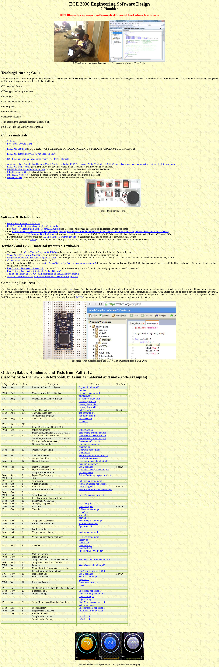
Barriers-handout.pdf (88, 523)
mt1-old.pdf (84, 616)
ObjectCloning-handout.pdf (92, 593)
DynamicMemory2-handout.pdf (94, 469)
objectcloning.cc (86, 596)
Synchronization (86, 526)
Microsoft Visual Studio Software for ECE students (36, 229)
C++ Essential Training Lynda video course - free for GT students (38, 159)
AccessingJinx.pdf (87, 401)
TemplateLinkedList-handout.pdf (94, 559)
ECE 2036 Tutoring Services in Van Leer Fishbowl (31, 154)
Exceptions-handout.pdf (90, 591)
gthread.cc (83, 518)
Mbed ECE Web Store (17, 174)
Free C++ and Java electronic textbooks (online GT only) (34, 271)
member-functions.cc (88, 458)
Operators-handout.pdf (89, 444)
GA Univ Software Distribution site (59, 237)
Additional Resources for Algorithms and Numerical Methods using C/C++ (42, 276)
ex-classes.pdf (85, 418)
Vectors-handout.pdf (88, 532)
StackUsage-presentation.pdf (92, 432)
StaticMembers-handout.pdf (92, 602)
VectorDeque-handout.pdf (91, 520)
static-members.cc (87, 605)
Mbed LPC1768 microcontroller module (26, 169)
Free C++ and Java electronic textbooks (25, 268)
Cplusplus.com (14, 260)
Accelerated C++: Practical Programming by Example (70, 263)
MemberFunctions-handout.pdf (93, 455)
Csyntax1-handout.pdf (89, 393)
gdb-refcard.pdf (86, 413)
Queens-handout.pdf (88, 582)
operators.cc (84, 447)
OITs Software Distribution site (40, 234)
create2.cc (83, 512)
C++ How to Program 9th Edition (40, 252)
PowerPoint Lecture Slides (19, 143)
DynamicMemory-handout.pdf (93, 461)
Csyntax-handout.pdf (89, 387)
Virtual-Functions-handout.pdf (93, 483)
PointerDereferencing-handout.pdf (95, 475)
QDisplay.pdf (85, 503)
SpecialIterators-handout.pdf (92, 608)
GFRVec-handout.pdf (89, 537)
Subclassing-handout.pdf (90, 481)
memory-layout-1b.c (88, 407)
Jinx (70, 289)
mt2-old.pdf (84, 619)
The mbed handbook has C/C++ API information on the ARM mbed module (43, 273)
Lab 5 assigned (86, 506)
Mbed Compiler (14, 177)
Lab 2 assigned (86, 466)
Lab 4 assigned (86, 486)
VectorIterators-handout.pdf (92, 565)
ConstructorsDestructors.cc (91, 441)
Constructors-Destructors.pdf (92, 435)
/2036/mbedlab (86, 430)
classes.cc (83, 421)
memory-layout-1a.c (88, 404)
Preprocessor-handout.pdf (91, 610)
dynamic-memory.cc (88, 464)
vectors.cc (83, 539)
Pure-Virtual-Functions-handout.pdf (95, 489)
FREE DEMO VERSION (91, 551)
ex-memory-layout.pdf (89, 398)
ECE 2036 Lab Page (17, 148)
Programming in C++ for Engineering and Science (31, 257)
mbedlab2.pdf (85, 548)
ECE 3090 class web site (19, 166)
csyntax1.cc (84, 396)
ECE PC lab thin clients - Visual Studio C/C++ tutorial (32, 226)
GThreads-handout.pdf (89, 509)
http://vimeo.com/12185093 (92, 571)
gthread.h (83, 515)
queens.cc (83, 585)
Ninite (33, 239)
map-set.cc (84, 579)
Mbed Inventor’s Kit (16, 172)
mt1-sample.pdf (86, 472)
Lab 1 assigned (86, 410)
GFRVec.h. (84, 542)
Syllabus (11, 141)
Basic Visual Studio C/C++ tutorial (23, 223)
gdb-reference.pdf (87, 415)
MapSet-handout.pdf (88, 576)
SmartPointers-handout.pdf (91, 495)
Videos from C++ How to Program (24, 255)
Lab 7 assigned (86, 574)
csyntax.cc (84, 390)
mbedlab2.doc (85, 545)
